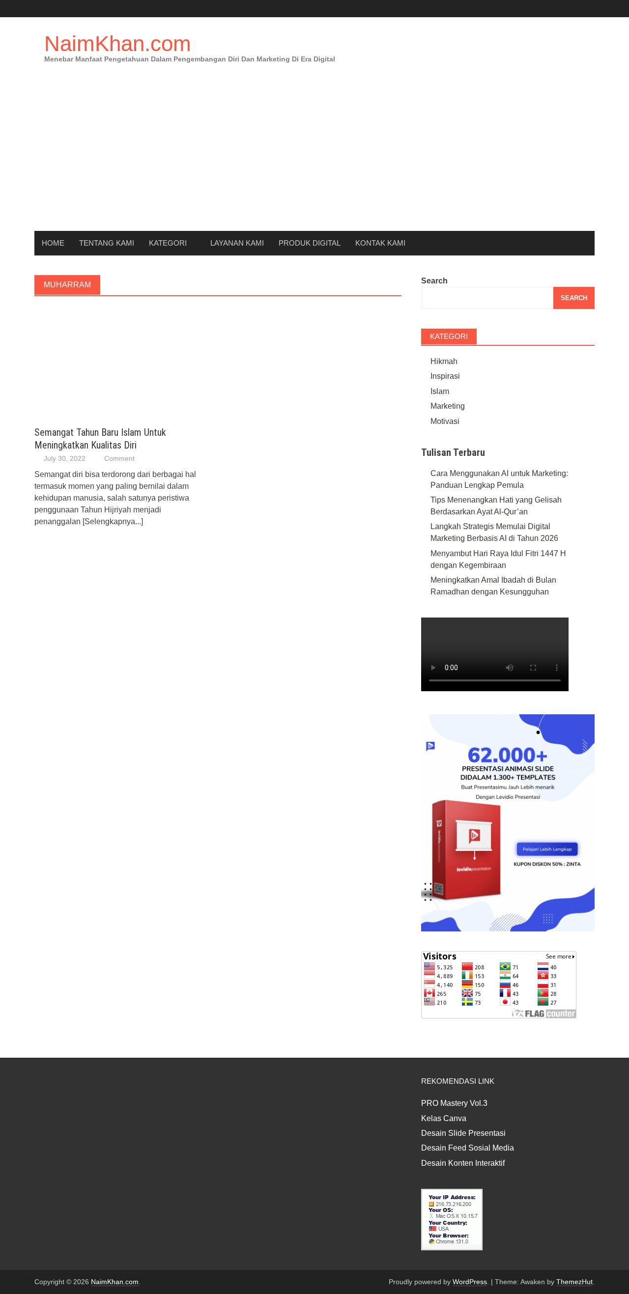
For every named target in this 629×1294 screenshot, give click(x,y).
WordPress (470, 1282)
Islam (439, 391)
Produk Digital (310, 243)
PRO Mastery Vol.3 (454, 1103)
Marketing (447, 406)
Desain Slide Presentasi (463, 1133)
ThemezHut (574, 1282)
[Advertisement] (314, 157)
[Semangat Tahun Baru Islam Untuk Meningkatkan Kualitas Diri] (89, 361)
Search (434, 281)
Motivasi (444, 421)
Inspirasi (445, 376)
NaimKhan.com (117, 43)
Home (53, 243)
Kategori (168, 243)
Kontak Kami (380, 243)
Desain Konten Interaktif (463, 1163)
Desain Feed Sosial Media (467, 1148)
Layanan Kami (237, 243)
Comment (119, 458)
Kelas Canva (443, 1118)
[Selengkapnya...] (113, 521)
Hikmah (443, 361)
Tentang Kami (106, 243)
